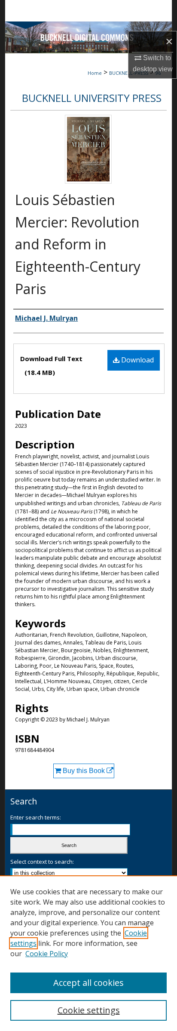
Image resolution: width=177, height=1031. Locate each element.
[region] (88, 953)
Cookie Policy (46, 953)
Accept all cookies (88, 982)
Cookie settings (89, 1010)
